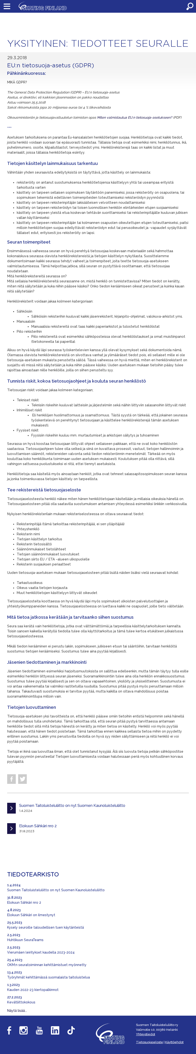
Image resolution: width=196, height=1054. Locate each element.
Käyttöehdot (174, 1042)
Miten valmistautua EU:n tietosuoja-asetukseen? (135, 117)
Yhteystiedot (145, 1034)
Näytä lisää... (17, 1011)
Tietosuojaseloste (149, 1042)
